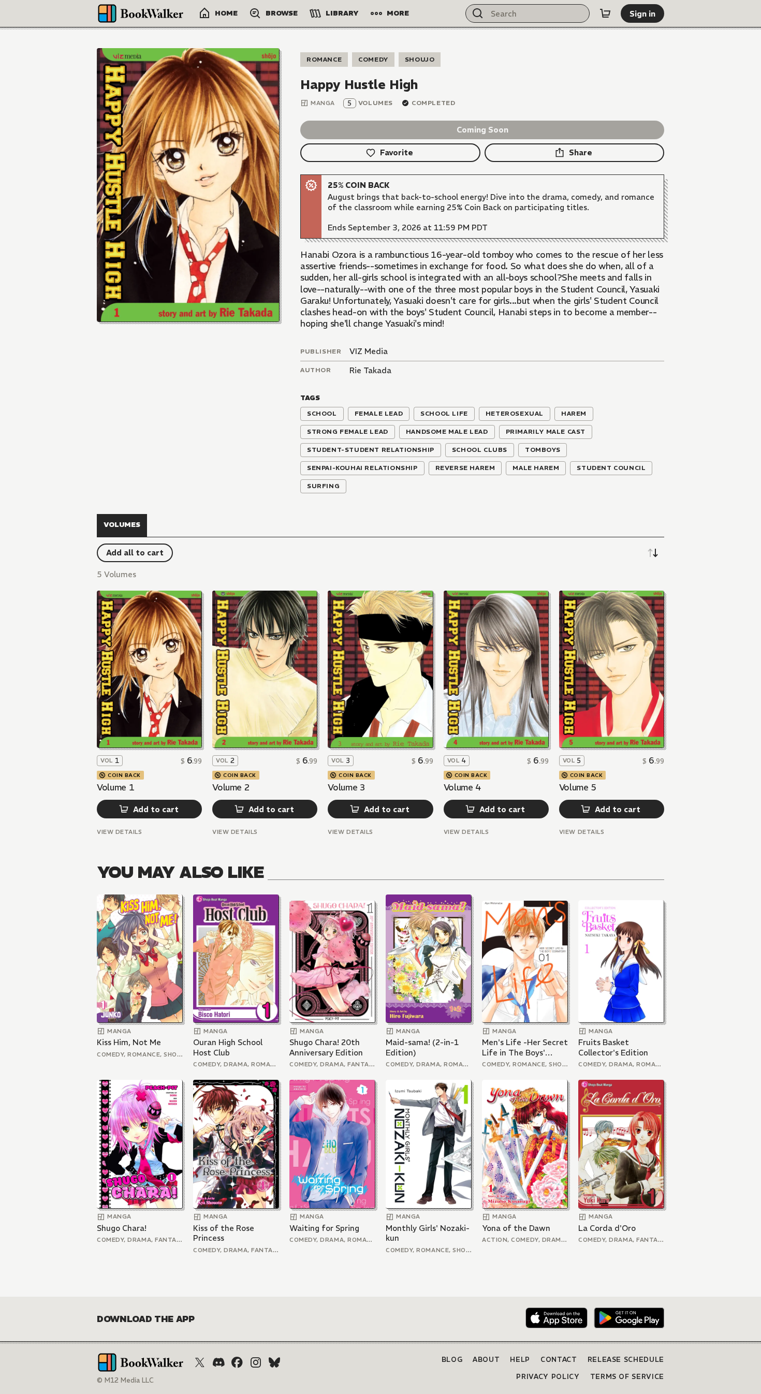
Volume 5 (577, 787)
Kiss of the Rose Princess (223, 1233)
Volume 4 (462, 787)
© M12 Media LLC (125, 1380)
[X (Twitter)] (200, 1362)
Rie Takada (370, 370)
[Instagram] (256, 1362)
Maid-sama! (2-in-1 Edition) (422, 1047)
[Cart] (605, 13)
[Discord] (218, 1362)
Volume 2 (231, 787)
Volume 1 (115, 787)
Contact (558, 1359)
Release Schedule (626, 1359)
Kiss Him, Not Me (129, 1042)
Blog (452, 1359)
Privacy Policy (547, 1376)
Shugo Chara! (122, 1228)
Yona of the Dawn (516, 1228)
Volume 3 (346, 787)
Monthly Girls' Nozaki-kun (428, 1233)
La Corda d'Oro (607, 1228)
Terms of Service (627, 1376)
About (486, 1359)
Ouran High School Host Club (227, 1047)
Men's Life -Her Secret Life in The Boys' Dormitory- (525, 1047)
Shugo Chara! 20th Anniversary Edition (326, 1047)
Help (520, 1359)
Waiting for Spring (324, 1228)
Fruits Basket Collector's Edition (613, 1047)
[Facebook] (237, 1362)
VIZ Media (368, 351)
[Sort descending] (652, 552)
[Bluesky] (274, 1362)
